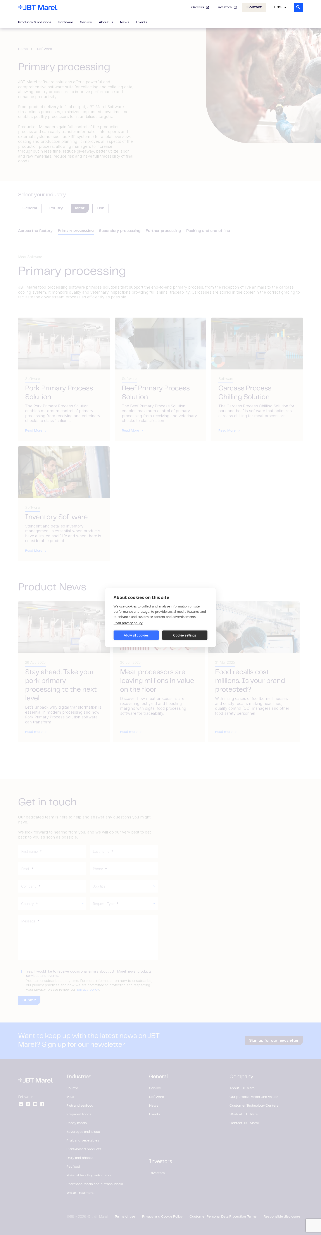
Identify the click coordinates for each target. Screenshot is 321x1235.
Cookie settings (184, 635)
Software (65, 22)
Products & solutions (34, 22)
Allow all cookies (136, 635)
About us (106, 22)
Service (86, 22)
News (124, 22)
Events (141, 22)
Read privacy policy (128, 623)
